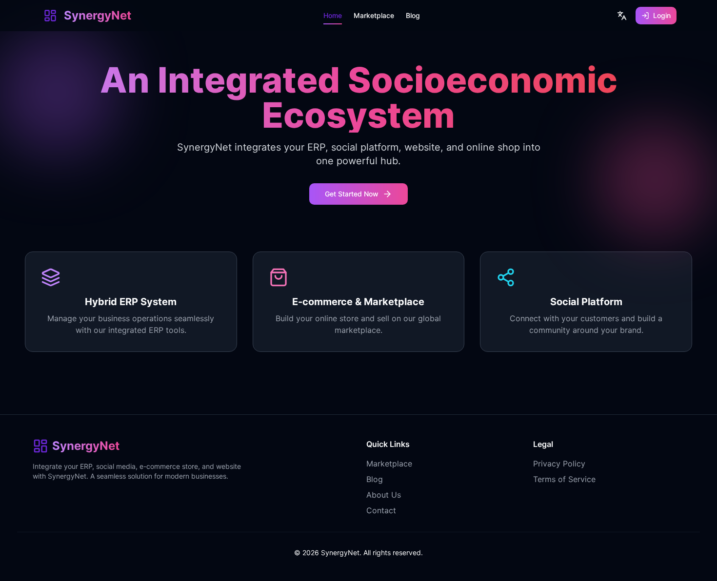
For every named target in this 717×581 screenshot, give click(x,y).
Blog (374, 479)
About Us (383, 495)
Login (662, 15)
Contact (381, 510)
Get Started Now (351, 194)
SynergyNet (97, 15)
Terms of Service (564, 479)
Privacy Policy (559, 463)
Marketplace (389, 463)
